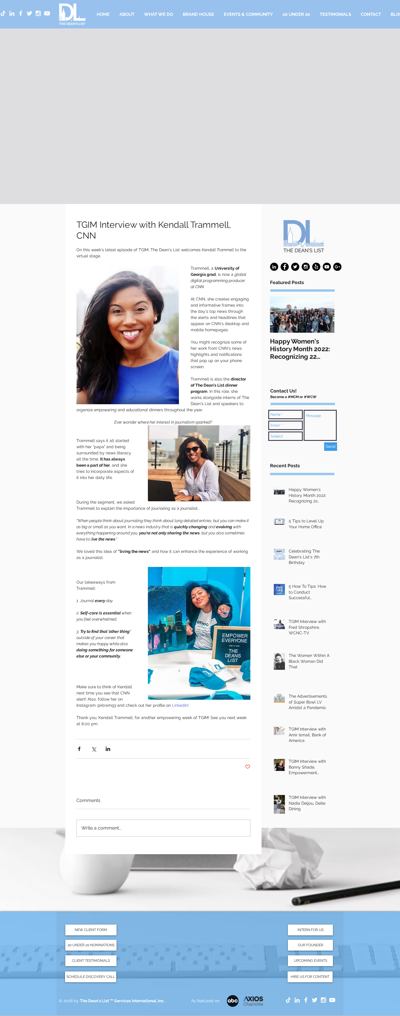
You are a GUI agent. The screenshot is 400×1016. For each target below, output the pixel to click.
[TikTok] (288, 1000)
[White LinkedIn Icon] (12, 13)
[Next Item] (325, 315)
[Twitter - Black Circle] (295, 267)
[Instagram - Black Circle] (306, 267)
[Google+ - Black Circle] (337, 267)
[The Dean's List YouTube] (332, 1000)
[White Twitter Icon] (29, 13)
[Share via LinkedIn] (108, 749)
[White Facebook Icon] (20, 13)
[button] (158, 14)
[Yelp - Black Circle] (316, 267)
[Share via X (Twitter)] (93, 749)
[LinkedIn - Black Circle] (274, 267)
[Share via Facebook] (79, 749)
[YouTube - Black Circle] (327, 267)
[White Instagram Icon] (38, 13)
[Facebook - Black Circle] (285, 267)
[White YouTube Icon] (47, 13)
